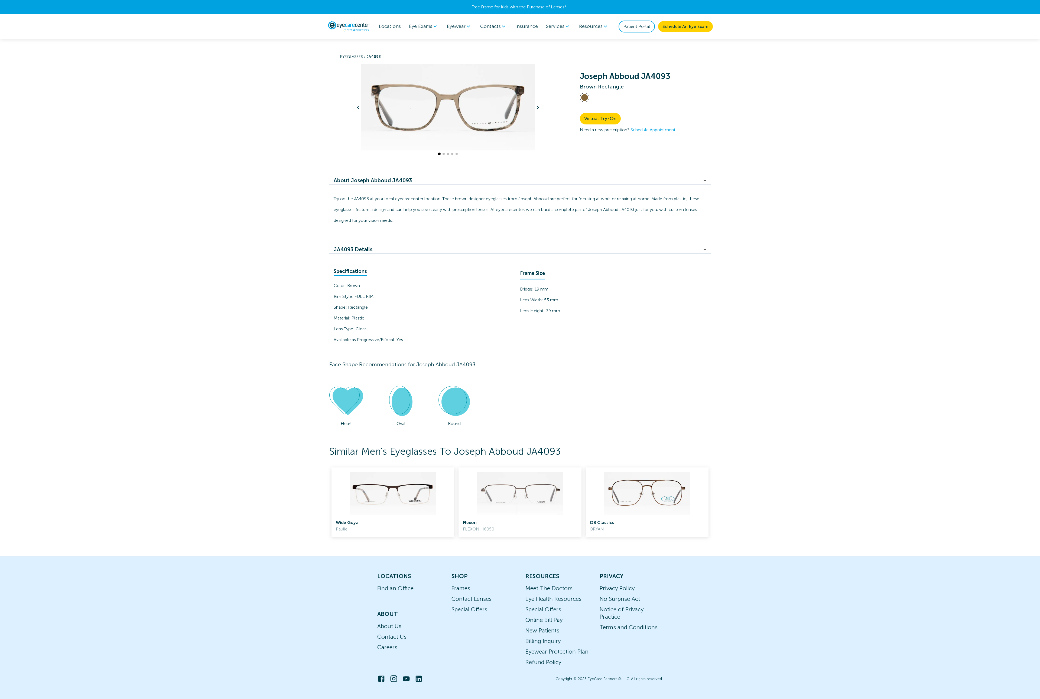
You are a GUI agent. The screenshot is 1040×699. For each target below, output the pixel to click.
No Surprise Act (620, 598)
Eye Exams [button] (420, 26)
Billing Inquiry (543, 641)
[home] (348, 26)
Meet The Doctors (549, 588)
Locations (390, 26)
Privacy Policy (617, 588)
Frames (460, 588)
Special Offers (469, 609)
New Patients (542, 630)
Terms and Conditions (629, 627)
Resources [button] (591, 26)
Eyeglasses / (353, 56)
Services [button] (555, 26)
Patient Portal (636, 26)
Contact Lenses (471, 598)
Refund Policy (543, 662)
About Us (389, 626)
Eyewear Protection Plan (557, 651)
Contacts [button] (490, 26)
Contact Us (392, 636)
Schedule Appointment (652, 129)
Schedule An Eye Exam (685, 26)
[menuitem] (424, 26)
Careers (387, 647)
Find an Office (395, 588)
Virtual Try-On (600, 118)
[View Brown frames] (584, 97)
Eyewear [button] (456, 26)
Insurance (526, 26)
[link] (393, 502)
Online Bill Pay (544, 619)
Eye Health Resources (553, 598)
